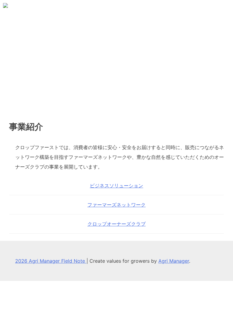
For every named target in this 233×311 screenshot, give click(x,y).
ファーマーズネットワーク (116, 205)
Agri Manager (173, 261)
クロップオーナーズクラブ (116, 224)
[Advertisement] (116, 66)
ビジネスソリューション (116, 186)
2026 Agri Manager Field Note (50, 261)
